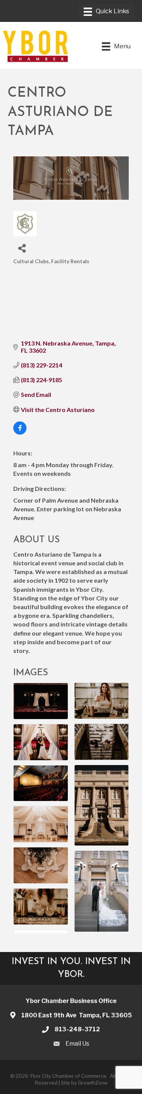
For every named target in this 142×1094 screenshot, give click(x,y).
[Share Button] (21, 247)
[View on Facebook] (20, 432)
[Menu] (106, 12)
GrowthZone (93, 1083)
